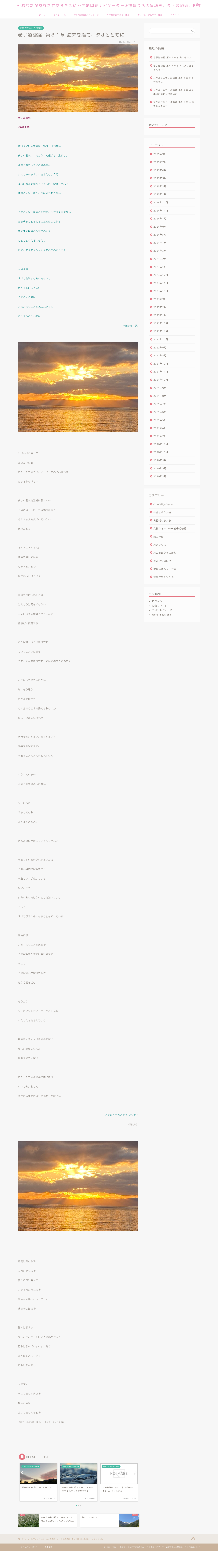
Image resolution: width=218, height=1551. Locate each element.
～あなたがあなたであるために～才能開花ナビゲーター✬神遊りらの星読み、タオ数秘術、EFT (109, 5)
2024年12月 (160, 202)
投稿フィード (159, 605)
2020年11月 (160, 444)
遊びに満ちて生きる (164, 568)
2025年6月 (159, 170)
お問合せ (174, 15)
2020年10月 (160, 452)
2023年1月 (159, 315)
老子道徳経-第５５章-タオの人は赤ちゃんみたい (173, 67)
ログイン (157, 601)
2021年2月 (159, 436)
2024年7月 (159, 218)
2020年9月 (159, 460)
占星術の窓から (162, 520)
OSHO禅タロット (163, 504)
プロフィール (59, 15)
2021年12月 (160, 363)
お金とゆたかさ (162, 512)
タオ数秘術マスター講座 (118, 15)
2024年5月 (159, 234)
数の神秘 (158, 536)
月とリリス (159, 544)
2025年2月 (159, 186)
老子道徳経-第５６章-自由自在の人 (172, 57)
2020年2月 (159, 476)
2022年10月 (160, 339)
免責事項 (48, 1547)
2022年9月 (159, 347)
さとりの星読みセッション (86, 15)
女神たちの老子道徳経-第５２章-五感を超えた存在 (173, 103)
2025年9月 (159, 154)
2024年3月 (159, 250)
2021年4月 (159, 428)
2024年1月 (159, 267)
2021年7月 (159, 404)
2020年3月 (159, 468)
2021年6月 (159, 412)
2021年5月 (159, 420)
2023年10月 (160, 291)
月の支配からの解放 (164, 552)
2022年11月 (160, 331)
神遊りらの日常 (162, 560)
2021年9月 (159, 388)
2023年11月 (160, 283)
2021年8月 (159, 396)
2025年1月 (159, 194)
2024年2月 (159, 259)
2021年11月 (160, 371)
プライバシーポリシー (30, 1547)
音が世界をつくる (163, 577)
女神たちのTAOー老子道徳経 (31, 28)
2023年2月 (159, 307)
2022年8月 (159, 355)
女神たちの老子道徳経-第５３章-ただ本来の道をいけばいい (173, 91)
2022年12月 (160, 323)
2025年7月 (159, 162)
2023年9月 (159, 299)
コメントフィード (162, 610)
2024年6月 (159, 226)
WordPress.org (161, 614)
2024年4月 (159, 242)
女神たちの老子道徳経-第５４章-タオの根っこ (173, 79)
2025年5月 (159, 178)
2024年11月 (160, 210)
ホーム (42, 15)
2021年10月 (160, 379)
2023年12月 (160, 275)
